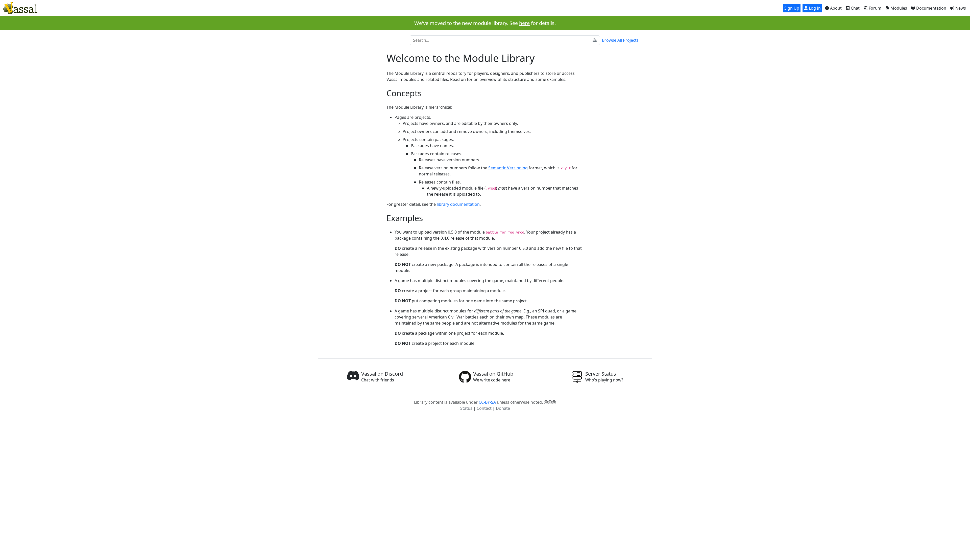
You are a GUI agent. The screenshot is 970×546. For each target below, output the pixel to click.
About (835, 8)
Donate (503, 408)
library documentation (458, 204)
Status (466, 408)
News (960, 8)
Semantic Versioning (508, 168)
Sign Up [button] (791, 8)
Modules (898, 8)
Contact (484, 408)
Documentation (930, 8)
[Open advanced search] (595, 40)
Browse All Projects (620, 40)
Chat (855, 8)
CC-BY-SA (487, 402)
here (524, 23)
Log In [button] (814, 8)
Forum (874, 8)
